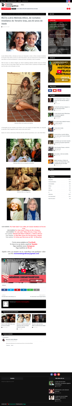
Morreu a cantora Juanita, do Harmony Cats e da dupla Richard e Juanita (23, 325)
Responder (8, 345)
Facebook (31, 242)
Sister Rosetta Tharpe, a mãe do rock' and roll (61, 148)
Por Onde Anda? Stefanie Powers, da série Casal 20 (62, 122)
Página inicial (5, 14)
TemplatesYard (12, 404)
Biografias (60, 179)
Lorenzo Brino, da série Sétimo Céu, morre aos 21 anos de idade (62, 135)
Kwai (30, 248)
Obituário (10, 14)
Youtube (34, 244)
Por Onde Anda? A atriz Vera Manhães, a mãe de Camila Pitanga (59, 50)
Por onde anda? (60, 196)
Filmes (60, 185)
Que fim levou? (60, 198)
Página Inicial (3, 1)
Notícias (60, 190)
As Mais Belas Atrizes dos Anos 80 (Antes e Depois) (28, 235)
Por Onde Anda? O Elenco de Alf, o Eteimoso (27, 230)
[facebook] (67, 1)
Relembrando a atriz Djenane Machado (59, 34)
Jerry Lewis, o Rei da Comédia (61, 154)
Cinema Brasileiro (60, 181)
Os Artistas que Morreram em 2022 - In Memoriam (28, 237)
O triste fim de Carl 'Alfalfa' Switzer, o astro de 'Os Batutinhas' (58, 41)
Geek (60, 188)
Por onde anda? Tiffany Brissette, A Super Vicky (28, 232)
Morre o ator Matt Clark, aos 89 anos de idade (8, 324)
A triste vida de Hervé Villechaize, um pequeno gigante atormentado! (58, 25)
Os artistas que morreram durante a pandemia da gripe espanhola (62, 141)
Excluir (12, 345)
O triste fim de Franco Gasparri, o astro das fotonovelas (62, 107)
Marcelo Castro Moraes (11, 339)
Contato (19, 1)
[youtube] (55, 90)
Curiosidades (60, 183)
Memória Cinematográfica (22, 302)
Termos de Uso (25, 1)
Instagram (31, 246)
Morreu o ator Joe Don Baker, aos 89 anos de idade (38, 324)
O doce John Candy (58, 128)
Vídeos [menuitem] (22, 4)
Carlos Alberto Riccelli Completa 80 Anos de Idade (27, 8)
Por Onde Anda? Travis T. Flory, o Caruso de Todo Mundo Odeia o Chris (62, 100)
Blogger (24, 404)
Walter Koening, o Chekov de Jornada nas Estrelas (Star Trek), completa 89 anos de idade (62, 162)
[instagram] (69, 1)
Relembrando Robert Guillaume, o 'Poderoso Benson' (27, 233)
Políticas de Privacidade (12, 1)
